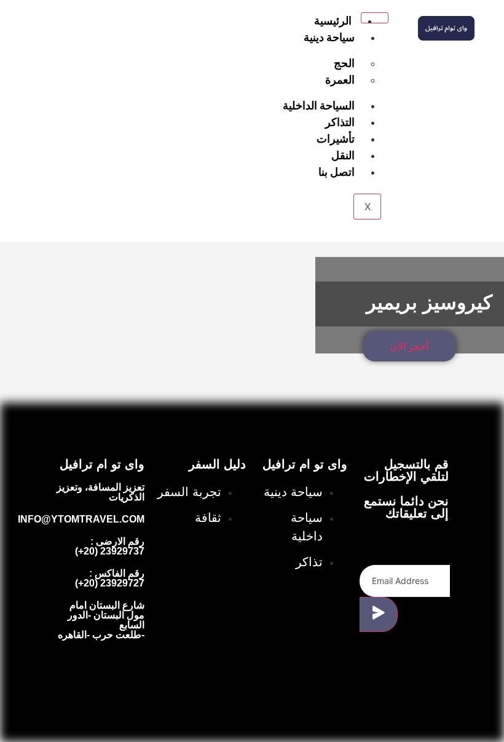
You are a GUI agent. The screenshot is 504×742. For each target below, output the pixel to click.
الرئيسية (333, 20)
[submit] (379, 614)
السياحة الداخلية (319, 105)
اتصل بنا (336, 171)
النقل (343, 155)
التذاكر (340, 122)
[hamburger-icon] (374, 17)
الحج (344, 63)
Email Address (393, 540)
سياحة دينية (329, 37)
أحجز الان (409, 346)
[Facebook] (118, 667)
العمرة (340, 79)
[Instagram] (81, 667)
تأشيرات (336, 138)
